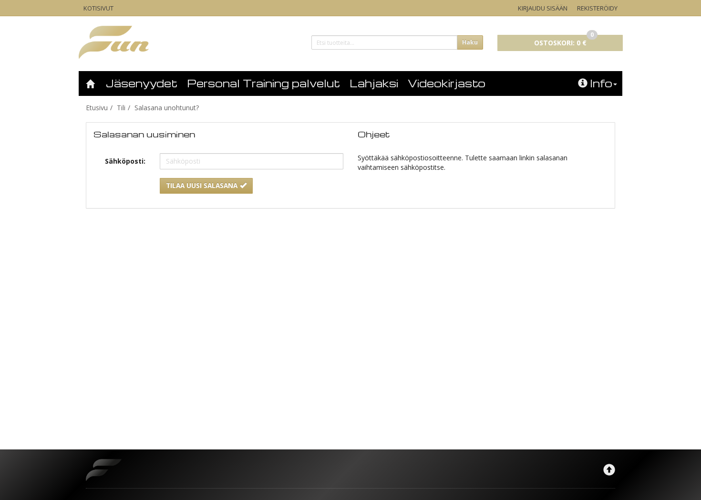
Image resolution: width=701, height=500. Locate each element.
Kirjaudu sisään (542, 8)
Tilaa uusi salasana (201, 185)
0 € (564, 41)
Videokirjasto (446, 83)
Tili (121, 107)
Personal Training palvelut (263, 83)
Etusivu (97, 107)
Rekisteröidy (597, 8)
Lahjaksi (374, 83)
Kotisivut (98, 8)
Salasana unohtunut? (166, 107)
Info (601, 83)
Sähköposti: (125, 161)
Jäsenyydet (141, 83)
